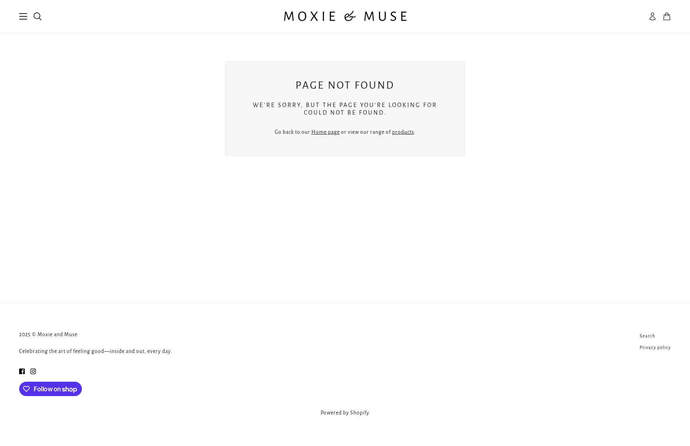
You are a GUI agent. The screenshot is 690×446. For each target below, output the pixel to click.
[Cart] (667, 16)
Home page (325, 132)
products (403, 132)
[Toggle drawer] (23, 16)
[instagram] (33, 371)
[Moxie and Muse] (345, 16)
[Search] (38, 16)
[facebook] (22, 371)
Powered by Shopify (345, 413)
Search (647, 335)
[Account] (652, 16)
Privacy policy (655, 347)
